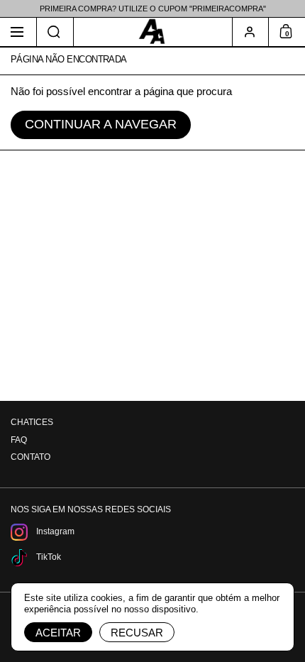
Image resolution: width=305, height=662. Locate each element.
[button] (55, 32)
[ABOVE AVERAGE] (152, 32)
